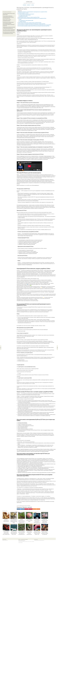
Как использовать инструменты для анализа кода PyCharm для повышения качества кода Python (34, 24)
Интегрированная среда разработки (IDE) (26, 20)
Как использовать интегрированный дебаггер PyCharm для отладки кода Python (31, 23)
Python (20, 19)
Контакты (19, 539)
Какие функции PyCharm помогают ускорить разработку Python (29, 17)
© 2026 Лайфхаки (4, 539)
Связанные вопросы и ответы (23, 12)
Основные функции (21, 505)
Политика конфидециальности (21, 540)
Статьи (32, 4)
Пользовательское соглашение (24, 539)
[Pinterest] (28, 509)
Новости (28, 4)
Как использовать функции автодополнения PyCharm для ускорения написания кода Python (33, 25)
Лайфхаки (29, 1)
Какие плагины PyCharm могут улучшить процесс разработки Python (29, 22)
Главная (24, 4)
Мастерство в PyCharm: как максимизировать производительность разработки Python (32, 11)
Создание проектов (22, 21)
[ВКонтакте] (21, 509)
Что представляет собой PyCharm (25, 15)
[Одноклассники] (36, 509)
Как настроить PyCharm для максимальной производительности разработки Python (32, 18)
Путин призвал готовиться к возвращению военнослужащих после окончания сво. (8, 17)
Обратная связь (36, 539)
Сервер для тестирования (27, 505)
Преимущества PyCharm (23, 16)
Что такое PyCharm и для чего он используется (26, 13)
